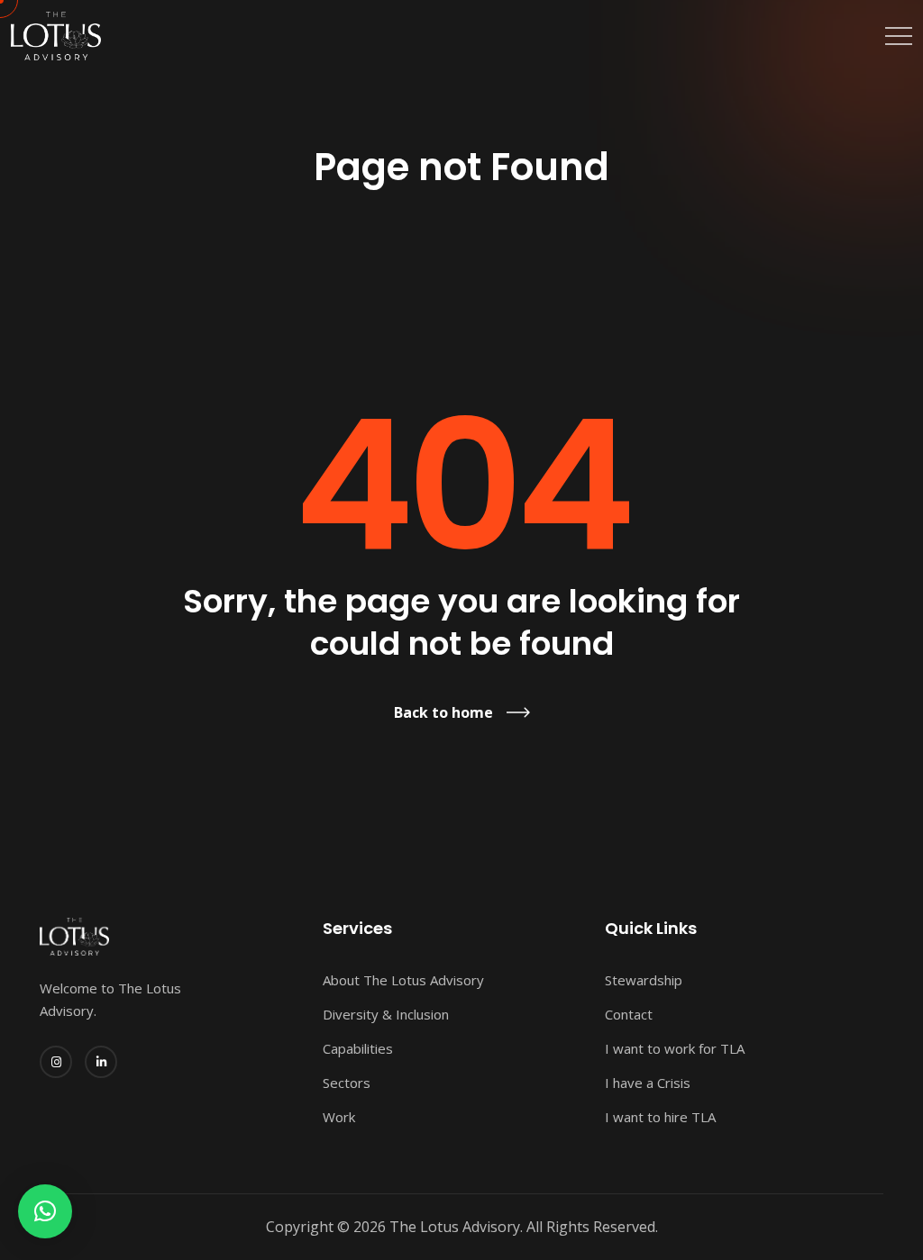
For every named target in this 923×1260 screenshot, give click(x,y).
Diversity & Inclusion (386, 1014)
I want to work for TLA (675, 1048)
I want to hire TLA (660, 1117)
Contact (629, 1014)
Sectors (346, 1083)
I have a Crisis (647, 1083)
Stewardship (643, 980)
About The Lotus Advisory (403, 980)
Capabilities (358, 1048)
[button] (45, 1211)
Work (339, 1117)
